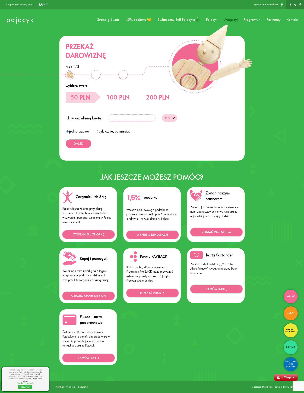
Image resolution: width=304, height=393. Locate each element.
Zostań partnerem (216, 232)
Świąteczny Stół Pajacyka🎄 (179, 19)
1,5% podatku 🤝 (138, 19)
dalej (78, 143)
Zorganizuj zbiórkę (88, 234)
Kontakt (292, 19)
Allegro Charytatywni (89, 296)
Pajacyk (211, 19)
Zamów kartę (216, 289)
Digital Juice (268, 386)
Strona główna (108, 19)
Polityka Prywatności (25, 383)
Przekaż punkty (152, 293)
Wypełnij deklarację (152, 235)
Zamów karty (88, 358)
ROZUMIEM (25, 387)
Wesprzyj (231, 19)
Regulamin (83, 386)
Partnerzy (274, 19)
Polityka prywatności (65, 386)
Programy (251, 19)
